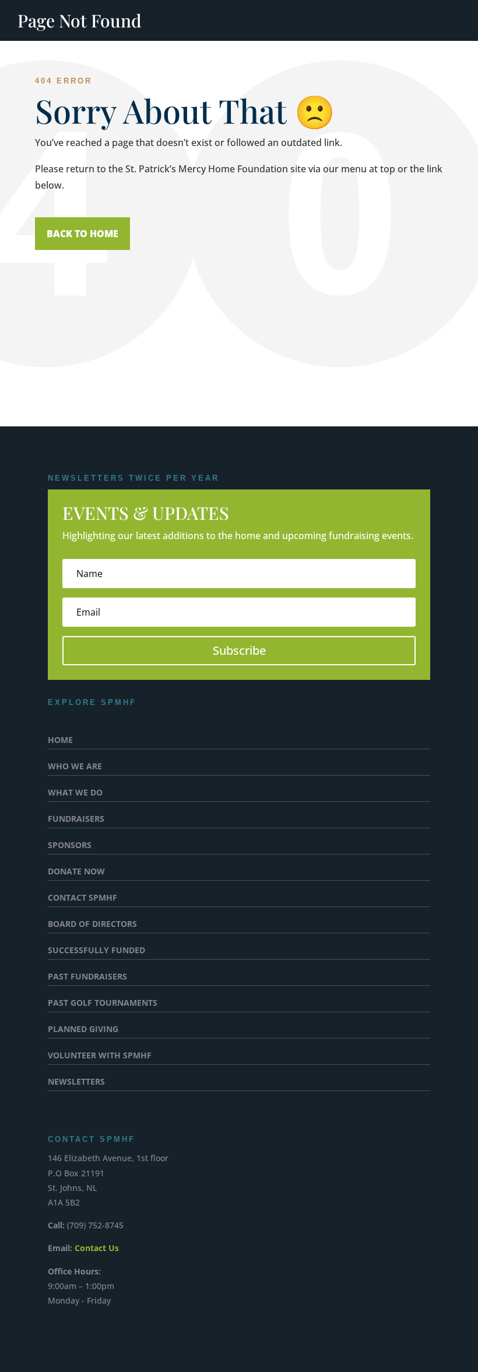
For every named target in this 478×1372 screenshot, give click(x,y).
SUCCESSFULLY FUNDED (96, 951)
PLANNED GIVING (83, 1029)
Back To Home (82, 233)
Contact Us (97, 1247)
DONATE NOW (76, 872)
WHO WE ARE (75, 767)
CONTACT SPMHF (82, 898)
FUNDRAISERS (76, 819)
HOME (60, 740)
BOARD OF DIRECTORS (92, 924)
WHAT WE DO (75, 793)
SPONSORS (70, 845)
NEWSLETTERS (76, 1082)
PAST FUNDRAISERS (87, 977)
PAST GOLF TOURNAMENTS (102, 1003)
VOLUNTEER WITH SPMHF (100, 1056)
